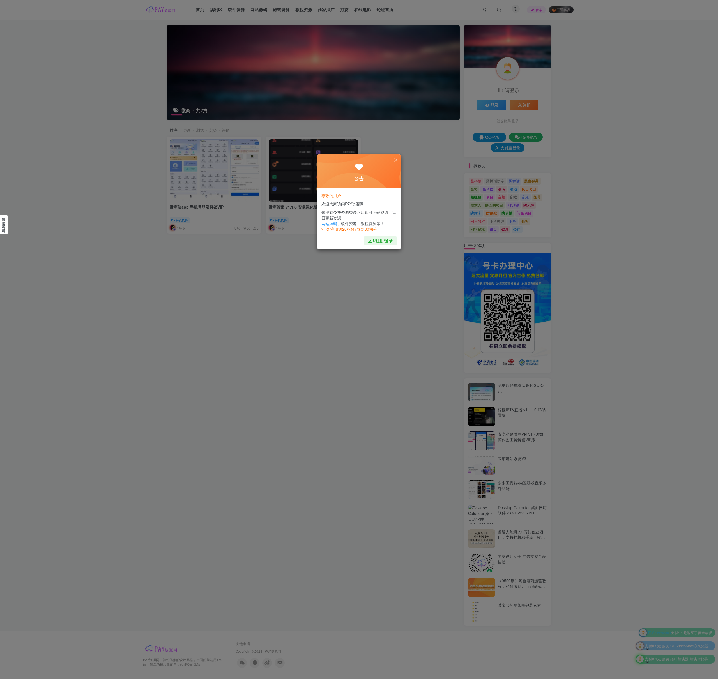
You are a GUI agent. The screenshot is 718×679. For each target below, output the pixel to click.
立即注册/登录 (380, 240)
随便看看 (3, 224)
